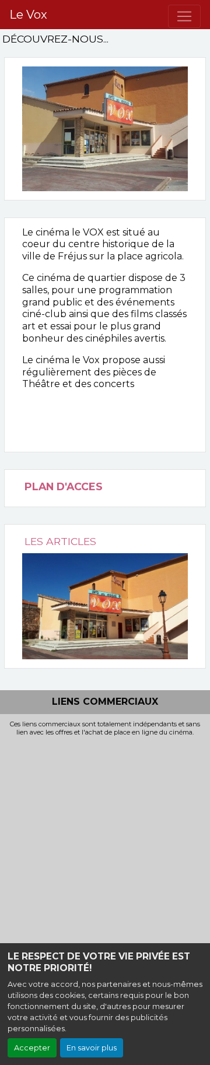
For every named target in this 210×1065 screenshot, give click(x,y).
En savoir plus (91, 1047)
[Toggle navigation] (184, 16)
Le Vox (28, 15)
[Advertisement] (105, 847)
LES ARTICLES (60, 541)
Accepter (32, 1047)
